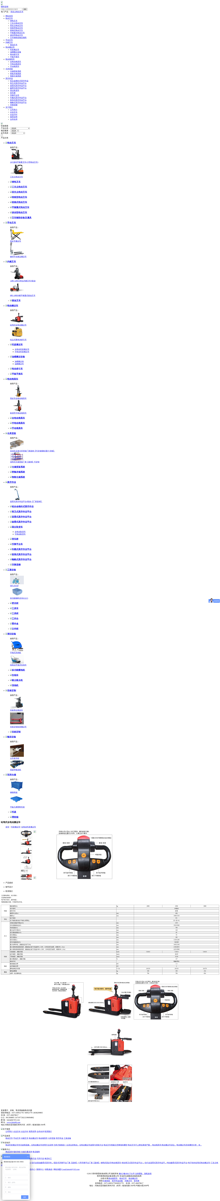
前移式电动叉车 (16, 30)
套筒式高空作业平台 (18, 100)
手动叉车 (9, 40)
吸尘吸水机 (17, 680)
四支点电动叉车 (17, 12)
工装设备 (11, 570)
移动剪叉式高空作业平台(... (133, 1163)
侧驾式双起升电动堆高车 (111, 1163)
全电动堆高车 (15, 62)
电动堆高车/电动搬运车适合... (164, 1145)
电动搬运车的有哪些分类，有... (189, 1145)
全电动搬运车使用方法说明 (42, 1145)
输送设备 (11, 737)
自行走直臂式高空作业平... (155, 1163)
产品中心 (31, 1169)
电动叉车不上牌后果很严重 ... (140, 1145)
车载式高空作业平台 (18, 98)
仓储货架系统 (15, 71)
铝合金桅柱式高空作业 (19, 81)
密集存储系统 (15, 74)
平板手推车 (14, 57)
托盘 (14, 812)
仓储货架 (106, 1181)
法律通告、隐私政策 (143, 1174)
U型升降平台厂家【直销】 (89, 1163)
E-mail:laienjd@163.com (70, 1169)
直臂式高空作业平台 (18, 86)
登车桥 (13, 93)
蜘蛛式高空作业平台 (18, 102)
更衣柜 (15, 603)
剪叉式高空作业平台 (18, 83)
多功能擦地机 (18, 670)
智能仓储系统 (15, 76)
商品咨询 (9, 1152)
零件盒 (15, 623)
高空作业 (9, 78)
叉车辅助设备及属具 (18, 38)
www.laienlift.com (13, 1122)
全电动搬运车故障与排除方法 (91, 1145)
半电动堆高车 (15, 64)
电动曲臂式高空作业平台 (177, 1163)
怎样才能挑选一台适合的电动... (66, 1145)
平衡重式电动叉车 (17, 33)
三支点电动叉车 (16, 23)
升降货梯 (13, 105)
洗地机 (15, 685)
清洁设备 (11, 634)
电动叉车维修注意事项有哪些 (115, 1145)
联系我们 (48, 1131)
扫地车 (15, 675)
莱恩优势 (13, 117)
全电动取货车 (20, 532)
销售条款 (48, 1169)
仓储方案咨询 (26, 1152)
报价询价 (17, 1152)
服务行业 (32, 1158)
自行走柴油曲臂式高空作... (42, 1163)
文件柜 (15, 628)
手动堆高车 (14, 66)
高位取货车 (14, 90)
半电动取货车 (20, 534)
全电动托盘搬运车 (22, 349)
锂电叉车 (13, 21)
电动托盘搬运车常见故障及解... (18, 1145)
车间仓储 (11, 774)
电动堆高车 (10, 59)
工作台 (15, 618)
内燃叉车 (9, 42)
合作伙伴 (13, 119)
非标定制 (11, 690)
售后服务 (36, 1152)
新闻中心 (40, 1169)
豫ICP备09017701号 (127, 1174)
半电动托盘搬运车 (22, 352)
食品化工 (48, 1158)
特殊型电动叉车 (16, 28)
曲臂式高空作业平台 (18, 88)
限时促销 (4, 7)
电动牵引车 (14, 54)
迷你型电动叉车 (16, 35)
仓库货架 (9, 69)
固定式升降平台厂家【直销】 (66, 1163)
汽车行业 (40, 1158)
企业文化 (13, 112)
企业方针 (13, 114)
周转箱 (15, 817)
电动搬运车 (10, 47)
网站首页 (9, 16)
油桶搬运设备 (15, 52)
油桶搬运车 (19, 364)
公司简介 (13, 110)
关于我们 (9, 107)
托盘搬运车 (14, 50)
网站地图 (57, 1169)
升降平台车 (14, 95)
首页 (7, 827)
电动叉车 (9, 18)
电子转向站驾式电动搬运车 (199, 1163)
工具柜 (15, 613)
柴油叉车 (13, 45)
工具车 (15, 608)
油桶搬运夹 (19, 361)
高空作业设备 (117, 1181)
